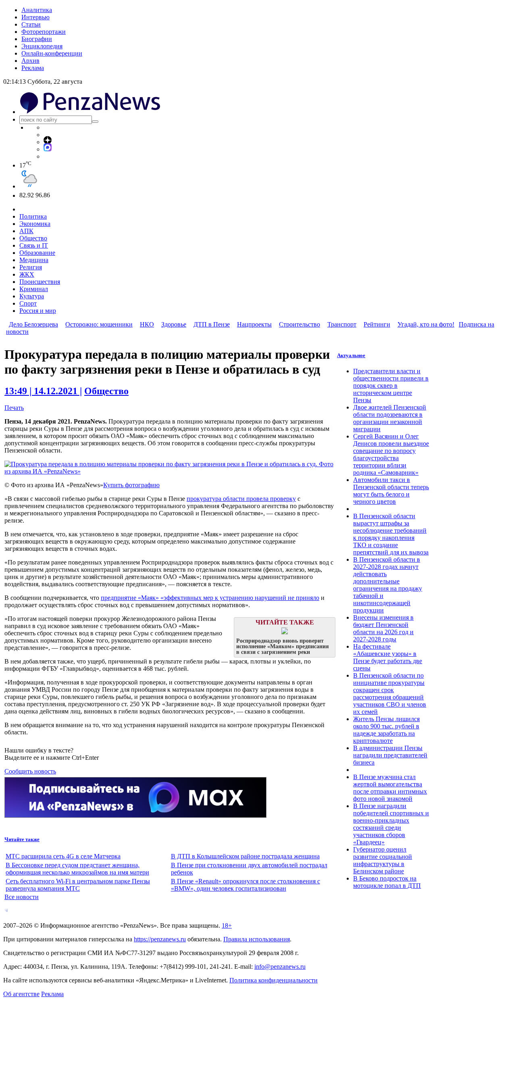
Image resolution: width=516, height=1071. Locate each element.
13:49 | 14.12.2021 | (43, 391)
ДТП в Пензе (212, 324)
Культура (31, 296)
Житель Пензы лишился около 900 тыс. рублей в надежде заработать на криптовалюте (386, 729)
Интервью (35, 17)
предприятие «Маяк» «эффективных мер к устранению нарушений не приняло (210, 597)
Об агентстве (21, 993)
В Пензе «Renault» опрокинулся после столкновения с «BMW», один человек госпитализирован (245, 885)
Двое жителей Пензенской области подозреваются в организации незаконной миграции (389, 418)
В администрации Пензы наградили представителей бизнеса (390, 755)
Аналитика (36, 9)
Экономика (34, 223)
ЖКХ (26, 274)
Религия (30, 267)
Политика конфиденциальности (273, 980)
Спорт (28, 303)
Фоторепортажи (43, 31)
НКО (147, 324)
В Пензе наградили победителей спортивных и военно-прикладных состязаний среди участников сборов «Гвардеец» (391, 824)
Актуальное (351, 355)
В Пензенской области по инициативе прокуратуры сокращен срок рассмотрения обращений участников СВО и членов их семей (389, 693)
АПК (26, 230)
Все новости (21, 896)
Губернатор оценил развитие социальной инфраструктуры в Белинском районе (382, 860)
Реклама (32, 67)
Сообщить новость (30, 771)
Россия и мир (37, 310)
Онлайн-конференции (51, 53)
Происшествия (39, 281)
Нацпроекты (254, 324)
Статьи (31, 24)
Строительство (299, 324)
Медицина (33, 259)
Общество (33, 238)
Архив (30, 60)
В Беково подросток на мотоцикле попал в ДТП (387, 882)
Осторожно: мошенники (99, 324)
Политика (33, 216)
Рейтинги (377, 324)
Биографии (36, 38)
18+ (227, 925)
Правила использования (256, 939)
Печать (14, 407)
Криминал (33, 288)
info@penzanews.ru (280, 966)
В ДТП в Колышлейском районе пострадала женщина (245, 856)
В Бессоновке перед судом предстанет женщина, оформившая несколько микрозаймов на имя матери (77, 869)
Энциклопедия (41, 46)
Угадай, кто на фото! (425, 324)
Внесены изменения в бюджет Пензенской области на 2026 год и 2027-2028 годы (383, 628)
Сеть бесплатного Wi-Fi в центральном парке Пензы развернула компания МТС (78, 885)
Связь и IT (33, 245)
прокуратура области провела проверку (241, 498)
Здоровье (173, 324)
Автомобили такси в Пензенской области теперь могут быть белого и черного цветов (391, 490)
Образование (37, 252)
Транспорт (341, 324)
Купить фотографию (131, 485)
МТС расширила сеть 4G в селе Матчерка (63, 856)
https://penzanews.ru (160, 939)
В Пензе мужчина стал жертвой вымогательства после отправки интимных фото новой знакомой (390, 787)
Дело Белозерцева (33, 324)
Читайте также (22, 839)
